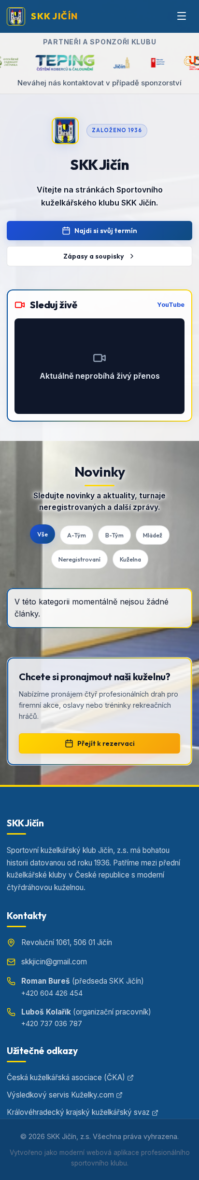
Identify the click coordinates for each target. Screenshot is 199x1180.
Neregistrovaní (79, 559)
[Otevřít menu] (181, 16)
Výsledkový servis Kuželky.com (60, 1094)
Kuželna (130, 559)
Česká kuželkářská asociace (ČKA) (66, 1077)
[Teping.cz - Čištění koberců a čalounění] (52, 62)
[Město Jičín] (108, 62)
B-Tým (114, 535)
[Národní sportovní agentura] (145, 62)
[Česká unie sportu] (179, 62)
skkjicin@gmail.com (54, 961)
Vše (42, 534)
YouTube (171, 304)
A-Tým (76, 535)
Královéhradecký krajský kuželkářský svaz (78, 1112)
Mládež (152, 535)
